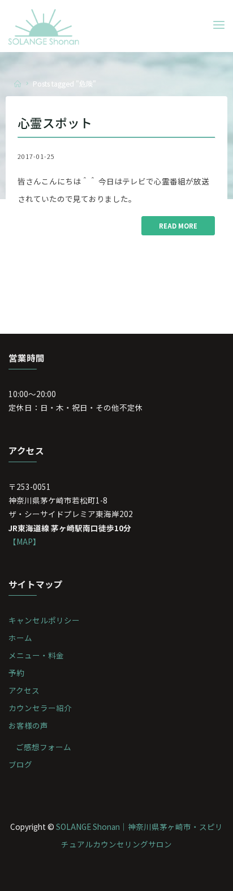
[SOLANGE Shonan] (44, 25)
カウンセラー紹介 (40, 707)
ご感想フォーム (43, 746)
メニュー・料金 (36, 655)
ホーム (20, 637)
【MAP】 (24, 541)
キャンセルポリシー (44, 620)
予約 (16, 672)
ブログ (20, 764)
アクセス (24, 690)
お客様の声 (28, 725)
